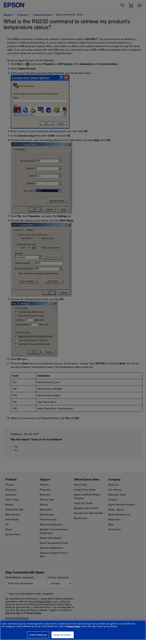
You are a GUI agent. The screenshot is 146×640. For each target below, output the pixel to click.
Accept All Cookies (62, 635)
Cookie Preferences (38, 635)
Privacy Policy (73, 626)
